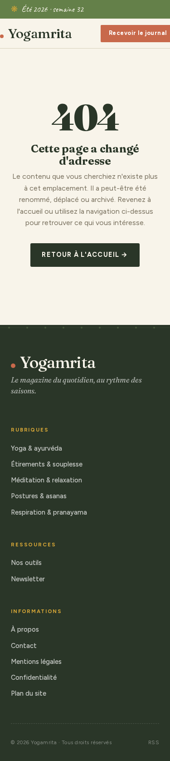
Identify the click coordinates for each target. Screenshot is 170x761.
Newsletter (28, 579)
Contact (24, 646)
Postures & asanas (39, 496)
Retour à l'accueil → (85, 254)
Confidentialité (34, 677)
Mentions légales (36, 662)
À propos (25, 629)
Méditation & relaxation (46, 480)
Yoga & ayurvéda (36, 448)
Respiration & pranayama (49, 512)
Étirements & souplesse (47, 464)
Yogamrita (40, 33)
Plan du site (28, 693)
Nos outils (26, 563)
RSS (153, 742)
